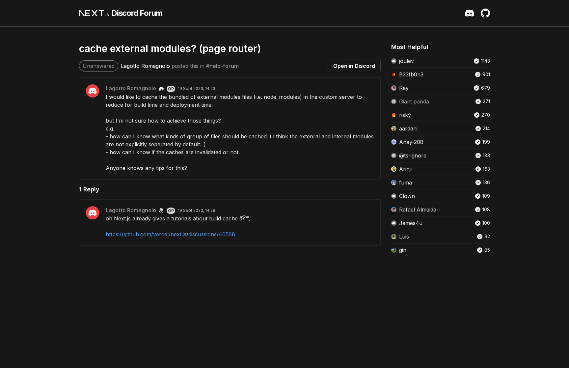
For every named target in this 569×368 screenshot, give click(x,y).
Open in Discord (354, 66)
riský (405, 115)
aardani (408, 128)
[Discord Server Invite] (469, 13)
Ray (404, 88)
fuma (405, 182)
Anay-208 (411, 142)
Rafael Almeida (417, 209)
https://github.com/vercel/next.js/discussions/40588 (170, 234)
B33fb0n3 (411, 74)
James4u (410, 223)
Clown (407, 196)
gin (402, 250)
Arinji (405, 169)
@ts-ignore (412, 155)
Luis (404, 236)
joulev (406, 61)
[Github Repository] (485, 13)
